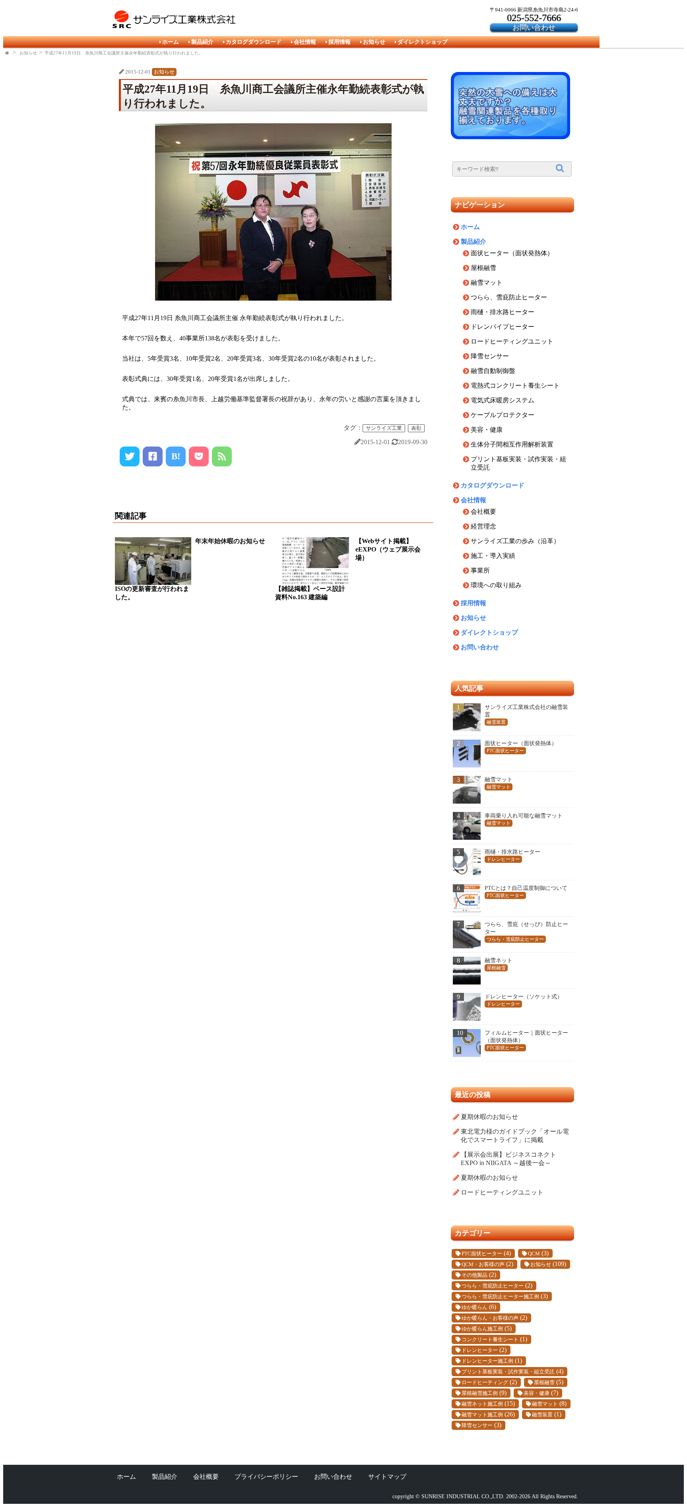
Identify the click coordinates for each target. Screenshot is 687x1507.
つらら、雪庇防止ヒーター (509, 297)
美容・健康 (487, 429)
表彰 (416, 428)
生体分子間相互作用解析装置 (512, 444)
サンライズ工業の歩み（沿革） (515, 541)
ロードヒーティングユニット (512, 341)
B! (175, 456)
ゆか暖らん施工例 (482, 1329)
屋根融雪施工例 (480, 1393)
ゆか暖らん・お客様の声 (490, 1318)
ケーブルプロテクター (502, 415)
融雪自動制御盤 (493, 370)
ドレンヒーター (480, 1350)
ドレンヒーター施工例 (487, 1361)
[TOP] (7, 53)
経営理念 (483, 526)
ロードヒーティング (485, 1382)
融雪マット (487, 282)
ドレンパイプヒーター (502, 326)
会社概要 (483, 511)
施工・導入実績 (493, 555)
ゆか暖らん (474, 1307)
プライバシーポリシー (266, 1476)
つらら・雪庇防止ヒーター (493, 1286)
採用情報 (339, 42)
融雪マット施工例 (482, 1415)
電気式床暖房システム (502, 400)
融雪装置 (542, 1415)
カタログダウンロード (253, 42)
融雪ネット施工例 (482, 1404)
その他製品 (474, 1275)
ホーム (170, 42)
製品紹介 (202, 42)
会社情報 (305, 42)
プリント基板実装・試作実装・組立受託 (508, 1372)
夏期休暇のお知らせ (489, 1116)
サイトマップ (387, 1476)
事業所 (480, 570)
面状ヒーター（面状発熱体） (512, 253)
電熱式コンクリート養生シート (515, 385)
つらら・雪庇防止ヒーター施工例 (500, 1296)
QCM (534, 1253)
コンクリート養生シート (490, 1339)
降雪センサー (490, 356)
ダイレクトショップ (423, 42)
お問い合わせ (533, 27)
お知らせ (374, 42)
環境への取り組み (496, 585)
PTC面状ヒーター (482, 1253)
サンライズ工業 (384, 428)
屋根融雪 (483, 267)
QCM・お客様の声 (483, 1264)
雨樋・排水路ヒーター (502, 312)
